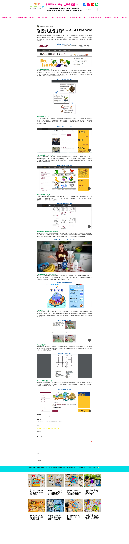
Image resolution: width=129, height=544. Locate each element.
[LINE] (96, 4)
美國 (43, 428)
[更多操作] (91, 26)
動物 (55, 428)
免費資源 (39, 428)
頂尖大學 (47, 428)
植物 (58, 428)
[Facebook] (84, 4)
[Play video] (64, 256)
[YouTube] (92, 4)
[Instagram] (88, 4)
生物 (52, 428)
